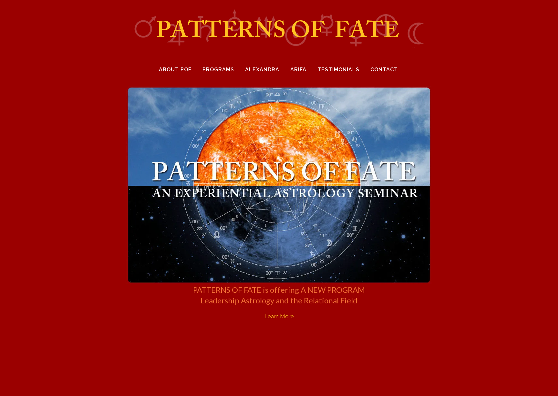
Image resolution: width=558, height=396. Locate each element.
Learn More (279, 316)
